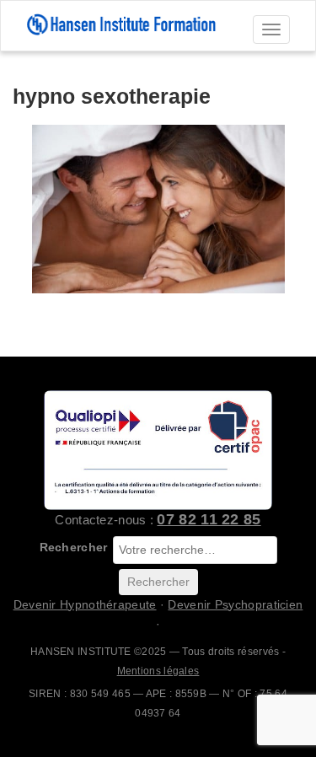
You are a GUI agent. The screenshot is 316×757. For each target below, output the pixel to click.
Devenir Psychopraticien (235, 604)
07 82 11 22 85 (208, 519)
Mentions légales (158, 671)
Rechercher (74, 547)
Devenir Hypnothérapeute (85, 604)
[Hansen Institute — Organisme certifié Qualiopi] (158, 449)
